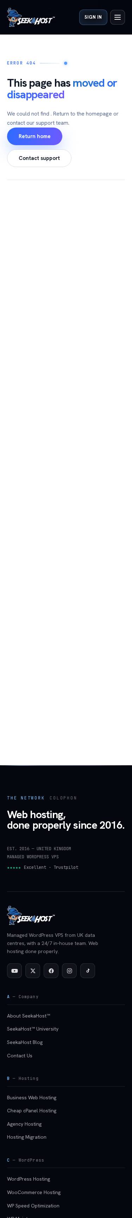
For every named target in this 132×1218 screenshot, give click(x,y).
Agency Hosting (24, 1124)
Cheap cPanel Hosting (31, 1110)
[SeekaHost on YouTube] (14, 970)
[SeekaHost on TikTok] (87, 970)
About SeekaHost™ (28, 1016)
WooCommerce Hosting (34, 1192)
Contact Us (19, 1055)
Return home (35, 136)
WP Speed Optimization (33, 1205)
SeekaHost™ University (32, 1029)
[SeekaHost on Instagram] (69, 970)
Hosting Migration (26, 1137)
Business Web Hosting (31, 1097)
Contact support (39, 158)
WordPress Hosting (28, 1179)
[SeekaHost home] (31, 17)
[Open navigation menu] (117, 17)
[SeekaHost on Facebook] (51, 970)
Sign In (93, 17)
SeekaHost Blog (25, 1042)
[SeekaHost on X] (32, 970)
